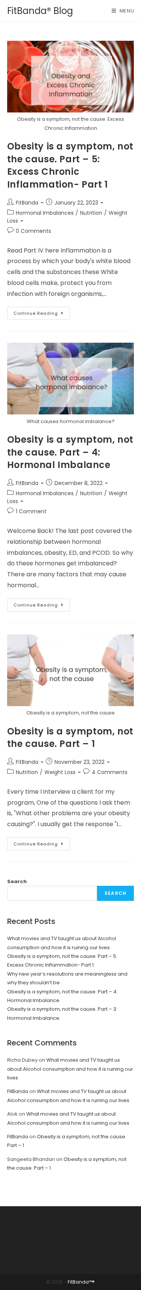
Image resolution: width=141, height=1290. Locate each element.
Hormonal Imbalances (45, 213)
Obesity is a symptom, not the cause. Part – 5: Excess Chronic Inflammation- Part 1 (70, 165)
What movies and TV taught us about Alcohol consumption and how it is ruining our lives (70, 1068)
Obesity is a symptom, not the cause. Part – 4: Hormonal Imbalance (70, 452)
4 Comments (109, 772)
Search (17, 881)
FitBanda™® (81, 1282)
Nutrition (91, 213)
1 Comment (31, 511)
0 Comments (33, 231)
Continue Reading (42, 314)
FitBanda (27, 202)
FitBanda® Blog (40, 11)
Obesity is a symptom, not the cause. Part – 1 (70, 737)
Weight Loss (60, 772)
